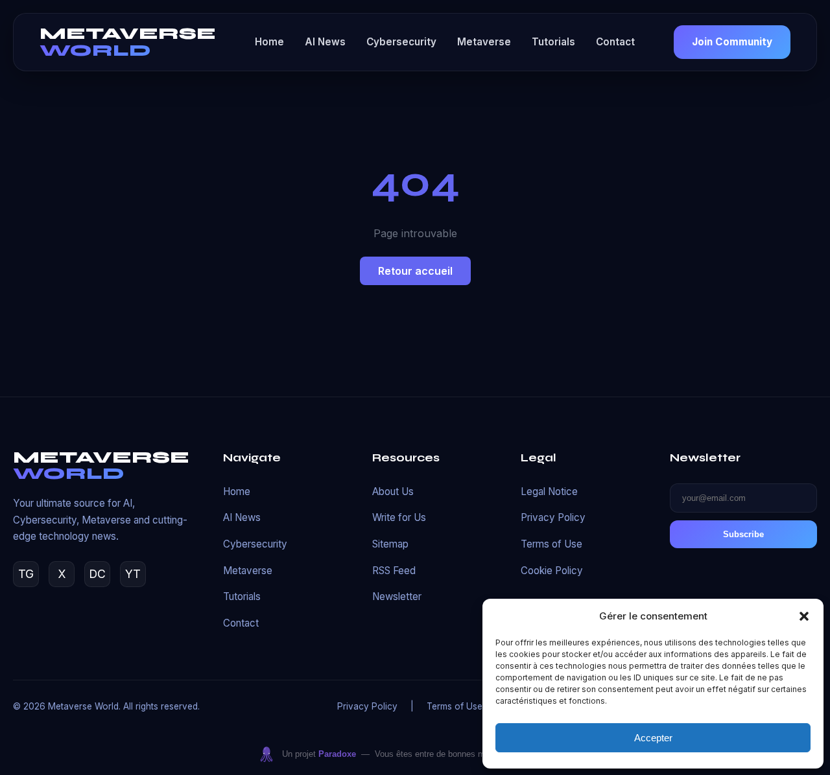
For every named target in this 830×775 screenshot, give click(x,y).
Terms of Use (551, 544)
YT (133, 574)
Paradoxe (337, 754)
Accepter (653, 737)
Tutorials (553, 42)
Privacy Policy (553, 517)
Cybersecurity (401, 42)
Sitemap (390, 544)
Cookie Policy (552, 570)
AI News (325, 42)
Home (269, 42)
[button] (804, 616)
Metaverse (484, 42)
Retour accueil (415, 270)
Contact (615, 42)
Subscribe (743, 534)
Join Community (732, 42)
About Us (393, 491)
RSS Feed (394, 570)
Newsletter (396, 596)
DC (97, 574)
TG (26, 574)
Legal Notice (549, 491)
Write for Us (399, 517)
